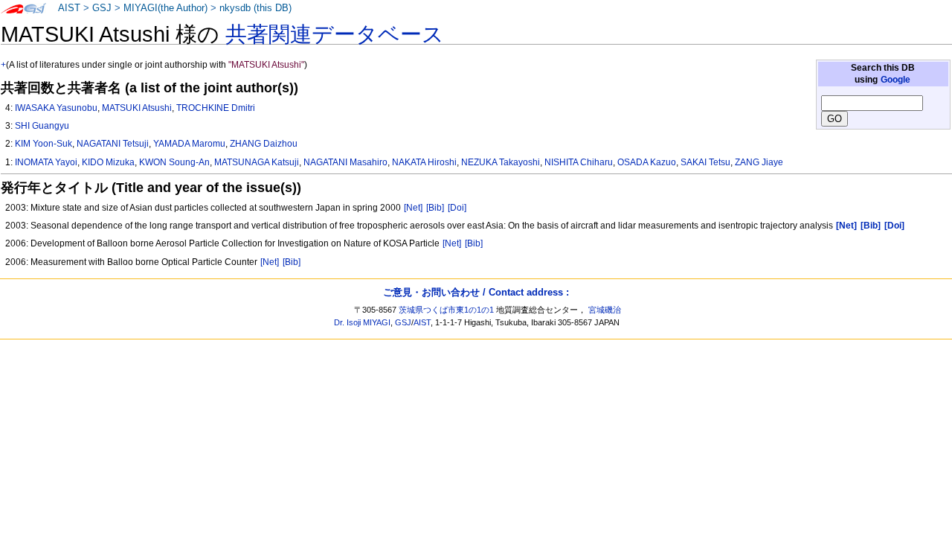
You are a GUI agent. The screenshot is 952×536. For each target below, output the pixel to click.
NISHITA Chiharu (578, 162)
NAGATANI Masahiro (345, 162)
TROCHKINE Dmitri (215, 108)
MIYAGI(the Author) (165, 8)
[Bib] (435, 207)
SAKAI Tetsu (705, 162)
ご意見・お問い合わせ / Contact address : (476, 292)
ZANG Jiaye (759, 162)
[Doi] (457, 207)
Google (895, 79)
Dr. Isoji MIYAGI (362, 322)
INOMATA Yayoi (46, 162)
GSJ (102, 8)
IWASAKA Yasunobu (56, 108)
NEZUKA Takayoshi (500, 162)
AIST (69, 8)
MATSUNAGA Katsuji (256, 162)
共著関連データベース (334, 34)
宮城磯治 (604, 309)
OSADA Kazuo (646, 162)
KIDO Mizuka (108, 162)
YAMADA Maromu (189, 143)
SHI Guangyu (42, 126)
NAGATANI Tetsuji (113, 143)
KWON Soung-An (174, 162)
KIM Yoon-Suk (43, 143)
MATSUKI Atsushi (137, 108)
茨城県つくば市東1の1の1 (446, 309)
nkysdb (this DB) (255, 8)
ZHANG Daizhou (264, 143)
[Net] (413, 207)
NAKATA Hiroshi (424, 162)
